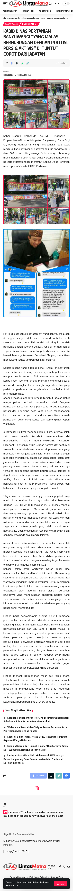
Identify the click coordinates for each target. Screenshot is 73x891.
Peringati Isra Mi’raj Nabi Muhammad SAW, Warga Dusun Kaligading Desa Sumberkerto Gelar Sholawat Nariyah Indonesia (33, 759)
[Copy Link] (27, 63)
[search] (50, 3)
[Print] (66, 776)
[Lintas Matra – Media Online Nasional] (24, 866)
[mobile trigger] (6, 4)
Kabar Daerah (29, 24)
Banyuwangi (11, 24)
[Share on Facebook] (11, 63)
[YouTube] (68, 866)
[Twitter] (64, 866)
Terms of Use (12, 885)
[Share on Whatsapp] (22, 63)
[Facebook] (60, 866)
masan (6, 71)
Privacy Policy (39, 882)
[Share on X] (16, 63)
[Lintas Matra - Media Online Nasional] (28, 4)
